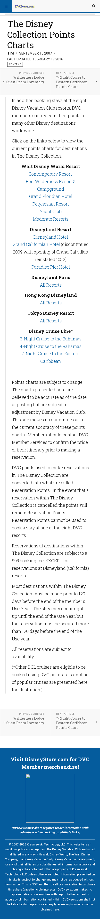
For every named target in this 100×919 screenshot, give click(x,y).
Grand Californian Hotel (36, 244)
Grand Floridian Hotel (50, 196)
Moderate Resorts (50, 219)
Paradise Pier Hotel (51, 267)
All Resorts (51, 285)
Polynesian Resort (51, 204)
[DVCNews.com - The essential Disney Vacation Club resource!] (24, 6)
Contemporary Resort (50, 174)
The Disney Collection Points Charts (41, 34)
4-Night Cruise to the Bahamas (51, 346)
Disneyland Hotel (50, 237)
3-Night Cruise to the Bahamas (51, 339)
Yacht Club (51, 211)
